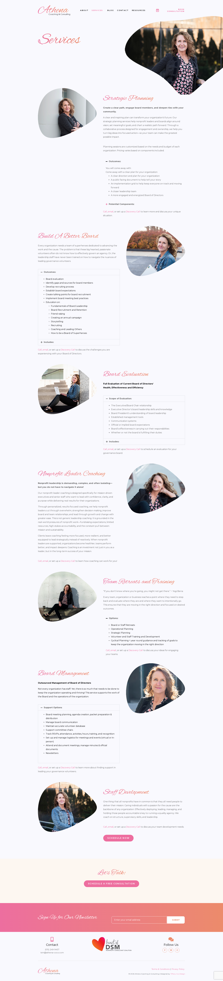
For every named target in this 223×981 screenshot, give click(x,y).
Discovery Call (133, 211)
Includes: (49, 342)
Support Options (53, 707)
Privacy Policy (178, 969)
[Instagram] (177, 950)
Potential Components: (121, 204)
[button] (144, 161)
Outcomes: (115, 161)
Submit (176, 920)
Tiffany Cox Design (177, 974)
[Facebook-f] (164, 950)
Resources (139, 10)
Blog (110, 10)
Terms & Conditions (161, 969)
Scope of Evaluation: (120, 398)
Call (105, 211)
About (84, 10)
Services (97, 10)
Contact (123, 10)
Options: (113, 618)
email (110, 211)
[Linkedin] (171, 950)
